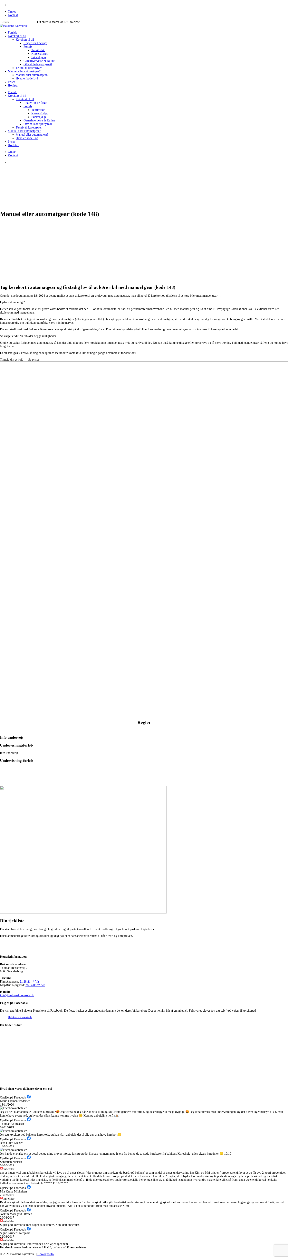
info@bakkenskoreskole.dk (17, 995)
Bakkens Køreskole (20, 1017)
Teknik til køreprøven (29, 127)
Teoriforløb (38, 109)
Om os (12, 151)
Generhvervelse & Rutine (39, 120)
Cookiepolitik (45, 1254)
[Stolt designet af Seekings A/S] (56, 1254)
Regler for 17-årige (35, 102)
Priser (11, 141)
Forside (12, 92)
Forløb (28, 106)
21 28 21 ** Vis (29, 981)
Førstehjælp (38, 117)
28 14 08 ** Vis (35, 985)
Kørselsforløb (39, 113)
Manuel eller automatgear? (24, 131)
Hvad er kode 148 (27, 138)
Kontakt (13, 155)
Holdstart (13, 145)
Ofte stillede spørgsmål (38, 124)
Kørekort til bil (17, 95)
